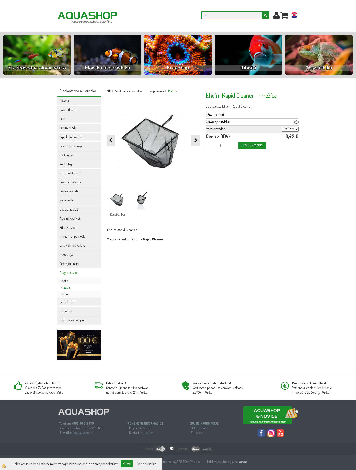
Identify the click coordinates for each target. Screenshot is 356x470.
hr (294, 16)
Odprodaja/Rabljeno (72, 320)
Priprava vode (68, 227)
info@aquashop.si (81, 433)
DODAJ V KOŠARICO (252, 145)
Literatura (66, 311)
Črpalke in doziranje (72, 137)
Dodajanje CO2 (69, 209)
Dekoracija (66, 254)
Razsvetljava (67, 110)
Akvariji (64, 101)
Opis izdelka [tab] (117, 214)
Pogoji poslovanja (140, 428)
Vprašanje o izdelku (218, 122)
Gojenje (65, 294)
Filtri (62, 119)
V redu (127, 463)
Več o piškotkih (146, 464)
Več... (60, 393)
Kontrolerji (66, 164)
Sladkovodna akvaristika (128, 91)
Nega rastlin (67, 200)
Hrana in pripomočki (72, 236)
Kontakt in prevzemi (141, 433)
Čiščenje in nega (69, 264)
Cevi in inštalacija (70, 182)
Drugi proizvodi (69, 273)
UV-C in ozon (68, 155)
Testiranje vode (69, 191)
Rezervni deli (67, 302)
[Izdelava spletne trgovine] (243, 461)
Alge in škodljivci (70, 218)
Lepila (64, 281)
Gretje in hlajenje (70, 173)
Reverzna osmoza (71, 146)
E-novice (196, 433)
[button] (195, 140)
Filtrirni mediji (68, 128)
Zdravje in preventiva (73, 245)
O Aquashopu (199, 428)
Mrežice (65, 287)
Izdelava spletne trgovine (223, 461)
